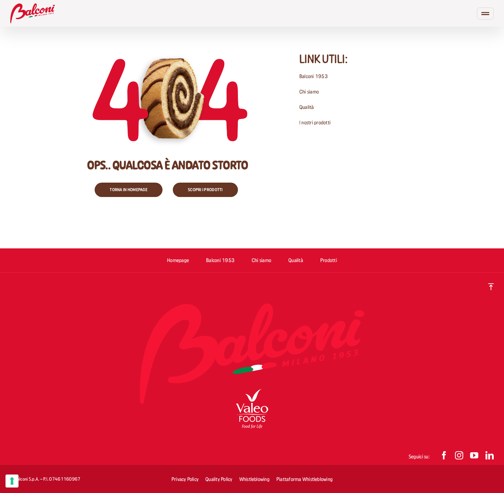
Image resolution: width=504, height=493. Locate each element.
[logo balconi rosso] (32, 6)
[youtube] (474, 455)
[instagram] (459, 455)
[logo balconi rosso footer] (252, 306)
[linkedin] (489, 455)
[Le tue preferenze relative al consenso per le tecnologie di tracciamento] (12, 481)
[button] (129, 190)
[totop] (491, 286)
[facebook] (444, 455)
